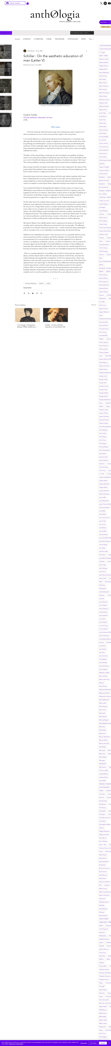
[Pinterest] (105, 3)
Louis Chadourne (103, 608)
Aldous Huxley (103, 96)
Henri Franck (102, 440)
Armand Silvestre (103, 150)
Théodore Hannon (104, 969)
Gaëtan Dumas (103, 369)
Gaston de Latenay (104, 366)
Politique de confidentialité (16, 1044)
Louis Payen (102, 619)
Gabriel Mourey (103, 362)
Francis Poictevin (103, 345)
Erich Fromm (102, 305)
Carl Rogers (102, 207)
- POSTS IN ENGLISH (30, 283)
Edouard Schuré (103, 288)
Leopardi (101, 598)
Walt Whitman (103, 1010)
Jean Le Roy (102, 521)
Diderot (101, 264)
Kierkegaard (102, 588)
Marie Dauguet (103, 706)
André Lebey (102, 126)
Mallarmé (101, 683)
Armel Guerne (103, 153)
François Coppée (103, 352)
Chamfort (101, 214)
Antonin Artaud (103, 143)
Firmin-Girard (102, 332)
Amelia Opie (102, 113)
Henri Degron (103, 436)
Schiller (48, 283)
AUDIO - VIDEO (103, 55)
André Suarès (103, 133)
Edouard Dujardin (104, 285)
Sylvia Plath (102, 956)
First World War (103, 335)
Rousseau (101, 912)
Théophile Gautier (104, 979)
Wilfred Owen (103, 1013)
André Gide (102, 120)
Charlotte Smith (103, 234)
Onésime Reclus (103, 777)
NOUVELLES (102, 764)
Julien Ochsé (102, 578)
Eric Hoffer (102, 302)
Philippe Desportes (104, 831)
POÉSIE (48, 39)
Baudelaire (102, 184)
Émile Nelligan (103, 1037)
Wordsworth (102, 1026)
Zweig (100, 1030)
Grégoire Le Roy (103, 409)
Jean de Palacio (103, 534)
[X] (101, 3)
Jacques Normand (104, 484)
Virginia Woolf (103, 1006)
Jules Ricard (102, 571)
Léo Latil (101, 642)
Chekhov (101, 238)
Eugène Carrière (103, 308)
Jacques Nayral (103, 480)
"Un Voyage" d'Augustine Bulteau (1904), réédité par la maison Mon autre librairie (27, 326)
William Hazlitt (103, 1020)
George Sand (102, 383)
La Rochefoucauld (104, 592)
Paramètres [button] (84, 1043)
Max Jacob (102, 750)
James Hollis (102, 497)
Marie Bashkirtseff (104, 699)
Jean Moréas (102, 527)
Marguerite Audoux (104, 693)
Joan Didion (102, 548)
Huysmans (102, 463)
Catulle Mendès (103, 211)
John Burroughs (103, 551)
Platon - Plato (102, 844)
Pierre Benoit (102, 838)
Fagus (100, 315)
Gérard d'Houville (104, 416)
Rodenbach (102, 898)
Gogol (108, 406)
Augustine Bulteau (104, 170)
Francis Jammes (103, 342)
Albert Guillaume (103, 86)
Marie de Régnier (104, 720)
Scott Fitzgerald (103, 929)
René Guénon (103, 871)
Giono (100, 403)
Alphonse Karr (103, 109)
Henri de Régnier (103, 447)
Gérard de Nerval (104, 420)
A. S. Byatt (102, 52)
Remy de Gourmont (104, 868)
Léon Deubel (102, 649)
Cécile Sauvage (103, 251)
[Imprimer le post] (41, 293)
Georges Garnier (103, 386)
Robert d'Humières (104, 895)
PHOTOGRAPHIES (104, 787)
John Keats (102, 554)
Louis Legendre (103, 615)
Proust (101, 851)
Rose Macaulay (103, 908)
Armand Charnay (103, 146)
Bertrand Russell (103, 187)
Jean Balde (102, 511)
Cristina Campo (103, 248)
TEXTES (101, 959)
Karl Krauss (102, 585)
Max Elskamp (102, 747)
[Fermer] (109, 1043)
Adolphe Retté (103, 69)
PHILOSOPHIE (59, 39)
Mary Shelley (102, 730)
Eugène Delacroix (104, 312)
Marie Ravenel (103, 716)
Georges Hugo (103, 389)
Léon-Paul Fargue (104, 666)
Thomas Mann (103, 966)
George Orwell (103, 379)
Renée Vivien (102, 878)
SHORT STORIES (103, 919)
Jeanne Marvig (103, 544)
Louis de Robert (103, 629)
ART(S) (83, 39)
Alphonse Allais (103, 103)
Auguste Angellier (104, 167)
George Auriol (103, 376)
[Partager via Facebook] (24, 293)
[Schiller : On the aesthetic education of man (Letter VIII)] (55, 315)
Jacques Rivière (103, 487)
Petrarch (101, 828)
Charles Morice (103, 221)
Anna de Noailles (103, 136)
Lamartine (101, 595)
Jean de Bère (102, 531)
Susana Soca (102, 952)
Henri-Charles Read (104, 450)
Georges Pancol (103, 396)
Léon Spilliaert (103, 659)
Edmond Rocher (103, 278)
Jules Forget (102, 565)
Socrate (101, 942)
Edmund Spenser (104, 281)
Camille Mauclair (103, 204)
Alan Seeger (102, 79)
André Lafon (102, 123)
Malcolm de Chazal (104, 679)
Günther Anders (103, 423)
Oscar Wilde (102, 780)
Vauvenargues (103, 989)
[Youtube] (109, 3)
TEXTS (108, 959)
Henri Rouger (102, 443)
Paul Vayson (102, 814)
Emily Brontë (102, 298)
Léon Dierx (102, 652)
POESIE (101, 790)
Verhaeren (102, 993)
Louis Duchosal (103, 612)
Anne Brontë (102, 140)
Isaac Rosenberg (103, 467)
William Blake (102, 1016)
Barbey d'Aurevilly (104, 180)
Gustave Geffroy (103, 413)
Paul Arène (102, 794)
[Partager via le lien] (37, 293)
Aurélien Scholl (103, 173)
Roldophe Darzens (104, 902)
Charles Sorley (103, 224)
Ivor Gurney (102, 470)
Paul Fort (101, 797)
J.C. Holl (101, 474)
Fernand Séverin (103, 325)
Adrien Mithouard (104, 72)
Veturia (101, 996)
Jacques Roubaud (104, 490)
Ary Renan (102, 163)
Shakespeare (102, 935)
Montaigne (102, 760)
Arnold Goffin (102, 157)
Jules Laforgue (103, 568)
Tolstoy (101, 983)
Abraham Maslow (103, 62)
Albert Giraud (103, 82)
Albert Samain (103, 89)
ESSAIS (101, 271)
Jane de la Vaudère (104, 507)
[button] (27, 3)
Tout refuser (93, 1043)
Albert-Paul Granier (104, 93)
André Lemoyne (103, 130)
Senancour (102, 932)
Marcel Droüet (103, 686)
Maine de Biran (103, 676)
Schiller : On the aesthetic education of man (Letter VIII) (55, 326)
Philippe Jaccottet (104, 834)
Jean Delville (102, 514)
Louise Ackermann (104, 635)
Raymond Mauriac (104, 861)
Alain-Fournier (103, 76)
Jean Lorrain (102, 524)
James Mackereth (104, 501)
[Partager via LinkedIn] (33, 293)
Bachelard (102, 177)
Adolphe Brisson (103, 66)
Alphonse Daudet (104, 106)
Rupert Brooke (103, 915)
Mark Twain (102, 726)
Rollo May (101, 905)
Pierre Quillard (103, 841)
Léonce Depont (103, 669)
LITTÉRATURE (38, 39)
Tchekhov (101, 962)
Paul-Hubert (102, 821)
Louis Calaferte (103, 605)
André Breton (103, 116)
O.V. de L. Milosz (103, 770)
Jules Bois (101, 561)
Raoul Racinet (102, 858)
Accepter (103, 1043)
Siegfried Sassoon (104, 939)
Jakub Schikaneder (104, 494)
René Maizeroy (103, 875)
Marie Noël (102, 713)
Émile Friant (102, 1033)
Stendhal (101, 946)
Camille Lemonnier (104, 200)
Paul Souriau (102, 807)
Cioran (101, 241)
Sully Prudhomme (104, 949)
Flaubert (101, 339)
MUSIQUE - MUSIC (104, 672)
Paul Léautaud (103, 801)
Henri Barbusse (103, 430)
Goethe (101, 406)
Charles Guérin (103, 217)
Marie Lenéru (102, 710)
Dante (100, 258)
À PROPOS (26, 39)
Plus (90, 39)
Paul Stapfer (102, 811)
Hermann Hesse (103, 457)
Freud (100, 356)
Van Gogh (101, 986)
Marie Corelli (102, 703)
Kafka (100, 581)
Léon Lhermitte (103, 656)
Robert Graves (103, 888)
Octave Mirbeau (103, 774)
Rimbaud (107, 885)
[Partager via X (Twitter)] (28, 293)
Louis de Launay (103, 625)
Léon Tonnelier (103, 662)
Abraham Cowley (103, 59)
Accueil (17, 39)
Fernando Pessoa (103, 329)
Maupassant (102, 733)
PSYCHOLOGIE (73, 39)
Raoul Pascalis (102, 855)
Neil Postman (102, 767)
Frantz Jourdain (103, 349)
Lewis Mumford (103, 602)
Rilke (100, 885)
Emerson (101, 295)
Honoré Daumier (103, 460)
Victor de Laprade (104, 1000)
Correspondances (104, 244)
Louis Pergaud (103, 622)
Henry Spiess (102, 453)
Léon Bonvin (102, 645)
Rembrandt (102, 865)
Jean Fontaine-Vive (104, 517)
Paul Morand (102, 804)
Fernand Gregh (103, 322)
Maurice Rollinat (103, 740)
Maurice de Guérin (104, 743)
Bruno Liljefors (103, 194)
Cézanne (101, 254)
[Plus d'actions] (87, 51)
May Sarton (102, 753)
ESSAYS (41, 283)
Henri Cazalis (102, 433)
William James (103, 1023)
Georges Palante (103, 393)
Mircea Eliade (102, 757)
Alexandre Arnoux (104, 99)
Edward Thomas (103, 291)
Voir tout (93, 305)
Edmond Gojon (103, 275)
